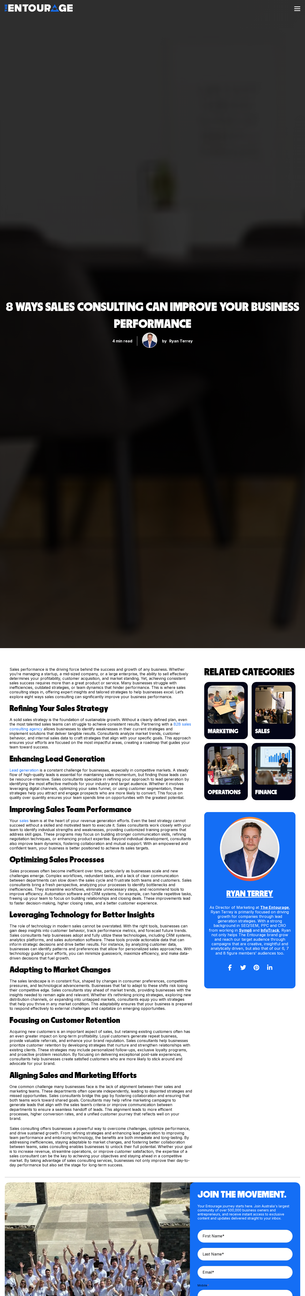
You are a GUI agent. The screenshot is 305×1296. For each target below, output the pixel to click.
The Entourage (274, 907)
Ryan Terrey (181, 341)
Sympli (245, 930)
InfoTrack (270, 930)
